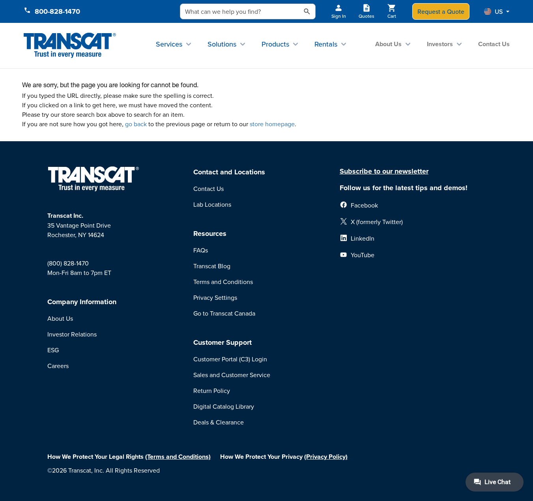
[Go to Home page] (70, 45)
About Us (388, 44)
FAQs (200, 250)
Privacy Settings (215, 297)
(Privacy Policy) (326, 456)
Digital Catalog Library (223, 406)
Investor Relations (72, 334)
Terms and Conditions (223, 281)
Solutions (222, 44)
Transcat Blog (211, 266)
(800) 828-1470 (68, 263)
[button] (497, 11)
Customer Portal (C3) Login (230, 359)
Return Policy (211, 390)
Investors (440, 44)
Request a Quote (440, 11)
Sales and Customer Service (231, 374)
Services (169, 44)
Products (275, 44)
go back (136, 124)
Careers (58, 365)
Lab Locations (212, 204)
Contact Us (494, 44)
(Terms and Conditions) (178, 456)
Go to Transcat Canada (224, 313)
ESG (53, 350)
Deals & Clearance (218, 422)
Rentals (325, 44)
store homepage (272, 124)
